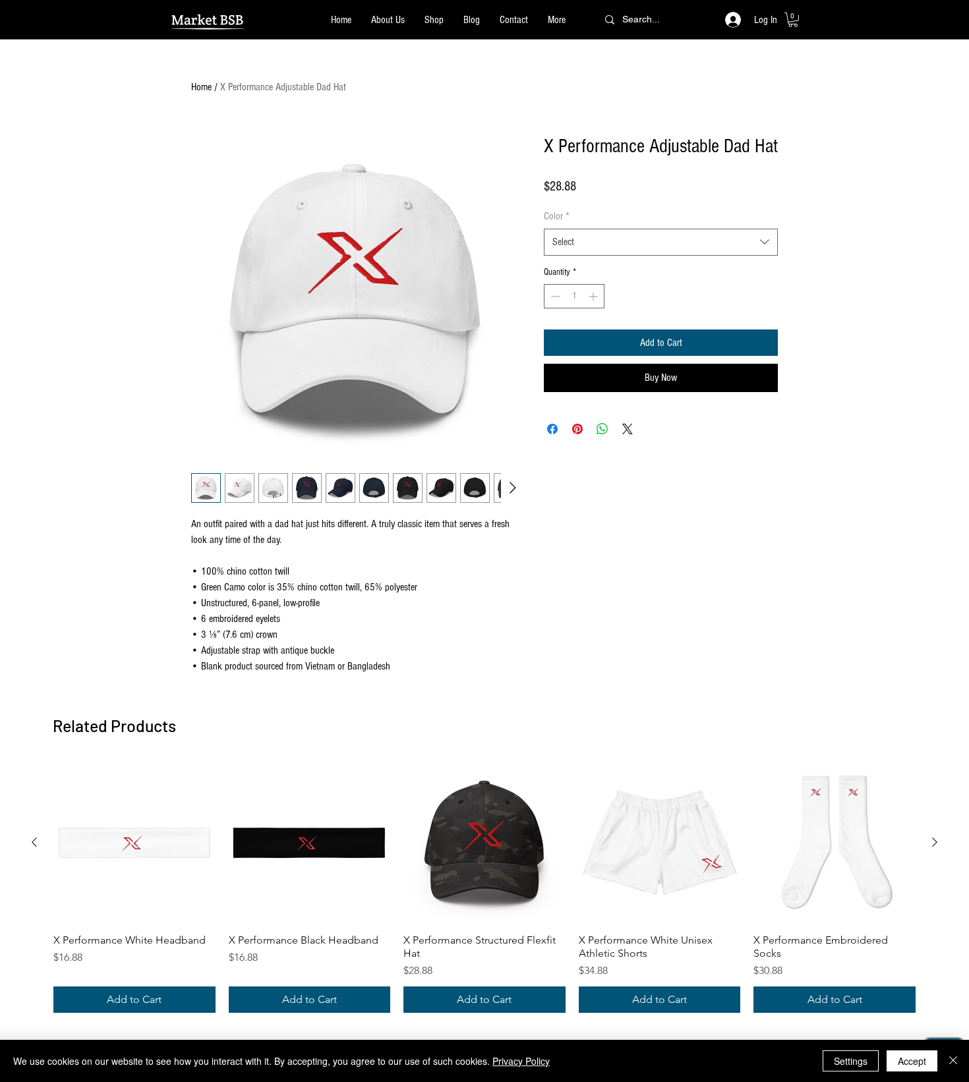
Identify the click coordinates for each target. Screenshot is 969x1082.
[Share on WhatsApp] (602, 429)
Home (201, 87)
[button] (793, 20)
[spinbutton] (574, 296)
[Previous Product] (34, 842)
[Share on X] (627, 429)
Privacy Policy (521, 1061)
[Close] (953, 1060)
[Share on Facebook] (552, 429)
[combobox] (661, 242)
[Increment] (594, 296)
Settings (850, 1061)
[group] (484, 887)
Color (557, 216)
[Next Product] (935, 842)
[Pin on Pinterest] (577, 429)
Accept (912, 1061)
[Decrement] (554, 296)
